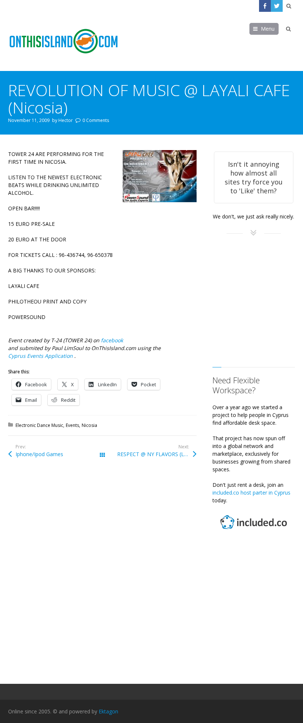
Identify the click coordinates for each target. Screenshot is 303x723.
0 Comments (95, 120)
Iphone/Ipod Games (39, 454)
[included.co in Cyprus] (253, 529)
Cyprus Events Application (41, 355)
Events (72, 425)
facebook (112, 340)
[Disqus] (102, 574)
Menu (268, 28)
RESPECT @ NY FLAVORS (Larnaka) (157, 454)
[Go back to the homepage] (63, 41)
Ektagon (108, 711)
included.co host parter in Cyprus (251, 492)
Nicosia (89, 425)
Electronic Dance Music (39, 425)
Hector (65, 120)
